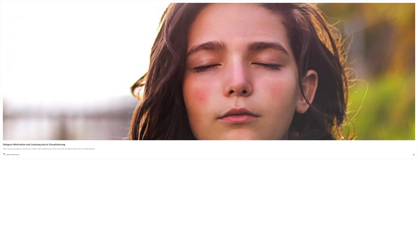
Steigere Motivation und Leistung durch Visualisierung (34, 144)
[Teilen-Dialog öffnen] (413, 154)
